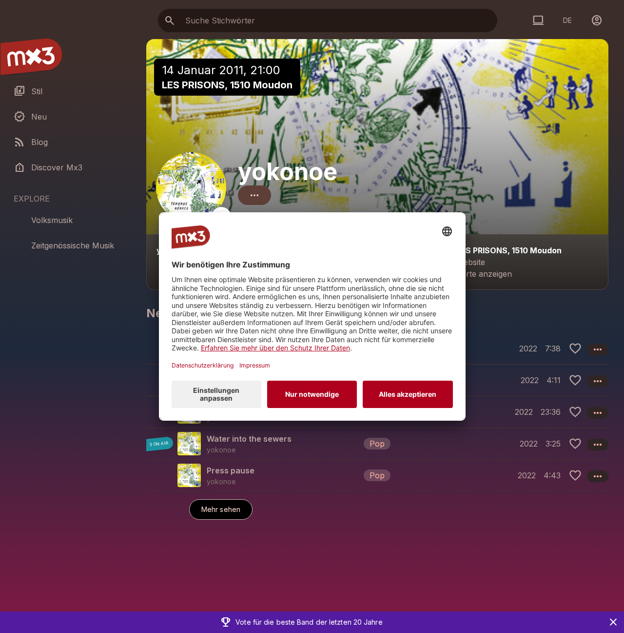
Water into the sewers (249, 439)
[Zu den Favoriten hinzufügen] (575, 348)
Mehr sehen (220, 509)
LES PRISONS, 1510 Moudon (227, 85)
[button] (377, 443)
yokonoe (287, 171)
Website (470, 262)
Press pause (230, 470)
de (567, 20)
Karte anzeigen (484, 274)
